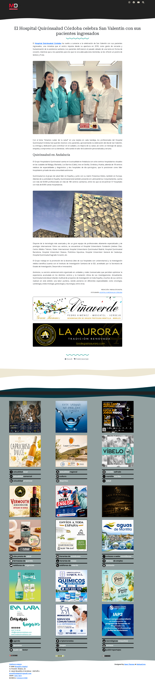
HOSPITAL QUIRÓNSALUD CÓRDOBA (111, 292)
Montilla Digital (21, 667)
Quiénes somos (15, 664)
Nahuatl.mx (141, 664)
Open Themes (129, 664)
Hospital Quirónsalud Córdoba (48, 43)
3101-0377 (18, 676)
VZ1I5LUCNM (21, 678)
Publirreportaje (82, 359)
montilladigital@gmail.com (20, 673)
